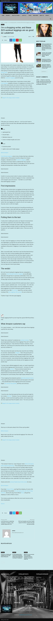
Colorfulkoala (4, 83)
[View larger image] (2, 315)
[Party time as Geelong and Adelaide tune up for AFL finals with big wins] (6, 549)
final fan (9, 396)
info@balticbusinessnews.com (25, 614)
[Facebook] (11, 40)
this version (15, 290)
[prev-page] (2, 562)
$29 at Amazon (4, 152)
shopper (17, 352)
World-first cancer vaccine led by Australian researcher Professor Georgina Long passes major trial (29, 557)
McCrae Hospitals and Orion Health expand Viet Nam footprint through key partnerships (26, 523)
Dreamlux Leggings (21, 159)
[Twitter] (14, 40)
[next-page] (4, 562)
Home (2, 22)
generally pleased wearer (27, 378)
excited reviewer (25, 340)
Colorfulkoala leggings (6, 156)
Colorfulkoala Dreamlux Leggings (15, 274)
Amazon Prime (10, 489)
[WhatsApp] (20, 40)
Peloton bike (4, 72)
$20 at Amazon (4, 485)
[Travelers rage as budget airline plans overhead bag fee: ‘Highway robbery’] (38, 54)
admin (5, 36)
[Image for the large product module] (17, 106)
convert (12, 369)
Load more (44, 71)
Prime (22, 492)
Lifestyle (5, 22)
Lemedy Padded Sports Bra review (18, 482)
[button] (50, 18)
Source (2, 503)
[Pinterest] (17, 40)
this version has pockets (10, 383)
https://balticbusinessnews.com (18, 532)
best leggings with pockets (15, 292)
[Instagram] (40, 607)
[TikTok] (44, 607)
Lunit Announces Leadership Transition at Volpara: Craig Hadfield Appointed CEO (7, 523)
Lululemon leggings (10, 77)
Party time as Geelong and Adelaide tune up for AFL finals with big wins (6, 555)
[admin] (2, 36)
